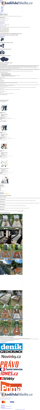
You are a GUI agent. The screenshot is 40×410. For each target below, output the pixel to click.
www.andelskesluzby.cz (11, 338)
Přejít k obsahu (1, 0)
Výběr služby (2, 6)
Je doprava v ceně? (2, 90)
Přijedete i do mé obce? (2, 81)
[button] (20, 81)
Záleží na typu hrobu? (2, 88)
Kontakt (2, 8)
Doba (1, 137)
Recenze (2, 7)
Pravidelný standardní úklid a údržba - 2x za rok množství (5, 118)
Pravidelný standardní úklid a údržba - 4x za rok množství (5, 138)
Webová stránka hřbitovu (2, 21)
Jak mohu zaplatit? (1, 92)
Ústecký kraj (3, 13)
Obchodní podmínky (3, 405)
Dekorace (1, 117)
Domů (0, 13)
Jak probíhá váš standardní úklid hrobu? (3, 86)
